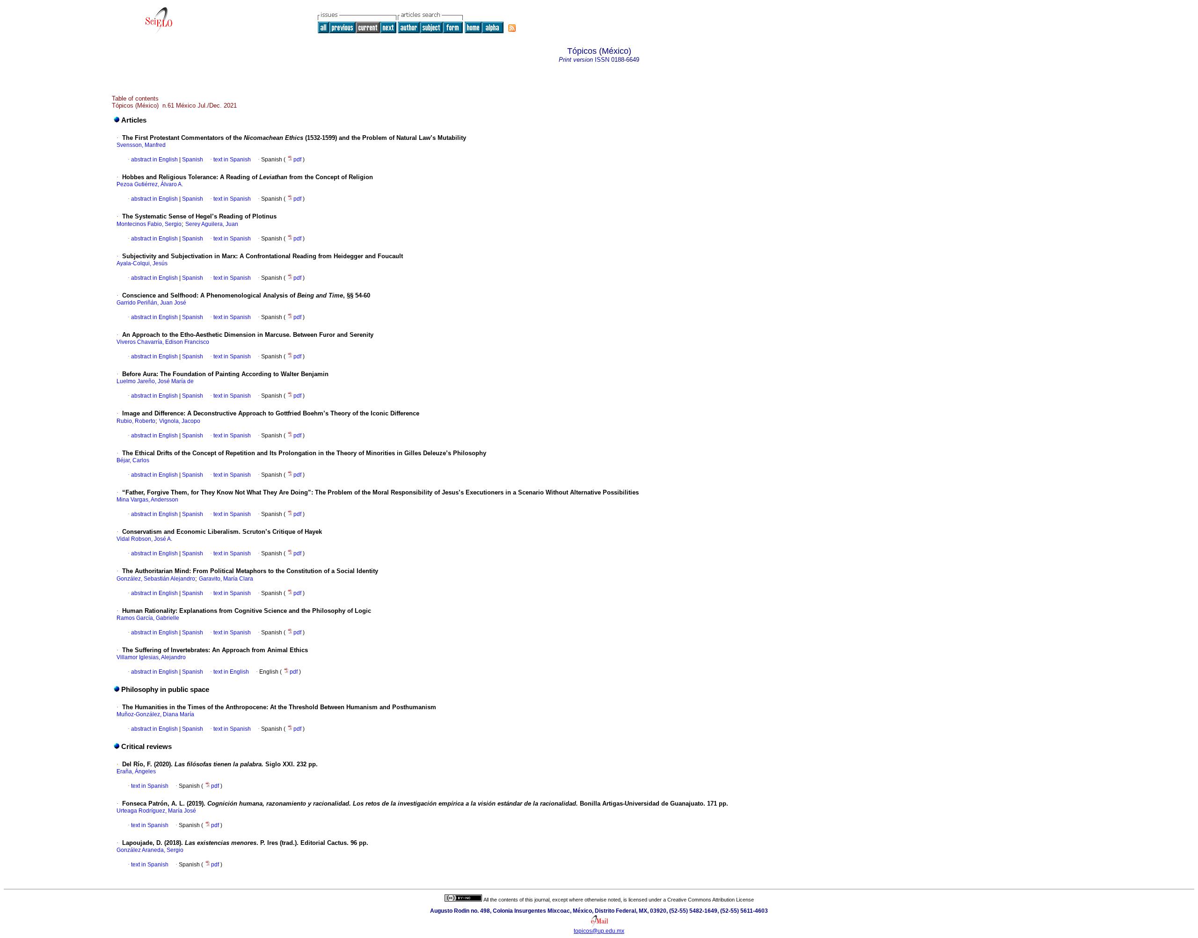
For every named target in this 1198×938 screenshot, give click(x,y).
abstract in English (154, 159)
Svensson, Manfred (141, 145)
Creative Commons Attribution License (710, 899)
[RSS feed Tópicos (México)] (512, 28)
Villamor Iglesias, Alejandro (151, 657)
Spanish (192, 159)
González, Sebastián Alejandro (156, 578)
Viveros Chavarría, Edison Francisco (163, 342)
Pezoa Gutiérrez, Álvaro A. (150, 184)
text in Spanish (232, 159)
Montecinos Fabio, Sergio (149, 224)
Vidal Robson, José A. (144, 539)
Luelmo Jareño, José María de (155, 381)
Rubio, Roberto (136, 421)
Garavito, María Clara (226, 578)
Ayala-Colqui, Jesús (142, 263)
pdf (298, 159)
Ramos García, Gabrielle (148, 618)
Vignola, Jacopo (179, 421)
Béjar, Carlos (133, 460)
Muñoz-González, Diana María (155, 714)
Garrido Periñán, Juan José (151, 302)
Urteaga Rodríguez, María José (156, 810)
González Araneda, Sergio (150, 850)
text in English (231, 672)
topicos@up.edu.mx (599, 931)
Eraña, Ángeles (136, 771)
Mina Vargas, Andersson (147, 499)
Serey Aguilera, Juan (211, 224)
